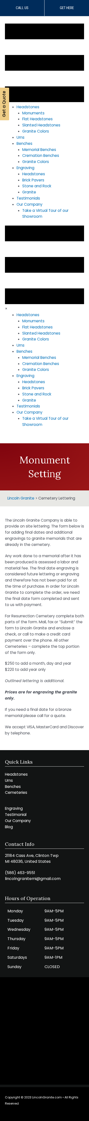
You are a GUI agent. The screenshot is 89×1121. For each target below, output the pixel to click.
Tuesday (15, 920)
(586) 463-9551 (20, 873)
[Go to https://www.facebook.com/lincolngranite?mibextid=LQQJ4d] (49, 1113)
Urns (9, 780)
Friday (13, 948)
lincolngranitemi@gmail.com (33, 878)
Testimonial (15, 814)
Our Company (18, 820)
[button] (22, 8)
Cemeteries (16, 792)
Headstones (16, 774)
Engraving (14, 808)
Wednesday (18, 929)
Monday (15, 911)
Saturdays (17, 957)
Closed (52, 967)
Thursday (16, 939)
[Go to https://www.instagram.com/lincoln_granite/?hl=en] (38, 1113)
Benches (13, 786)
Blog (9, 826)
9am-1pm (53, 957)
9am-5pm (54, 911)
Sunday (14, 967)
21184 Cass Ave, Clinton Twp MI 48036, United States (32, 858)
